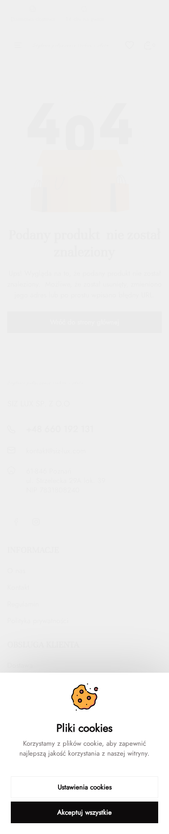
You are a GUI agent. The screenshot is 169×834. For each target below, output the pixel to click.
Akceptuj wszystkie (84, 812)
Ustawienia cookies (85, 787)
